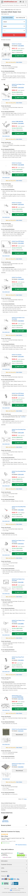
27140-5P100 (20, 766)
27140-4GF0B (21, 279)
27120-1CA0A (21, 395)
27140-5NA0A (21, 320)
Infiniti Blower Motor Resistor (5, 821)
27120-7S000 (20, 698)
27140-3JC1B (21, 204)
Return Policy (13, 888)
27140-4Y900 (20, 582)
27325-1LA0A (21, 474)
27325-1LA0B (21, 432)
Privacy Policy (21, 888)
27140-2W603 (21, 623)
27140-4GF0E (21, 123)
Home (2, 9)
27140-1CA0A (21, 87)
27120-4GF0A (21, 660)
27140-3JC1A (21, 543)
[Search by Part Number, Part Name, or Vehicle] (25, 5)
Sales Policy (6, 888)
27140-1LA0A (21, 356)
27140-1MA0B (21, 164)
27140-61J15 (20, 730)
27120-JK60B (21, 243)
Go (14, 35)
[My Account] (23, 2)
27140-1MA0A (21, 45)
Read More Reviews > (22, 844)
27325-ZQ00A (21, 509)
